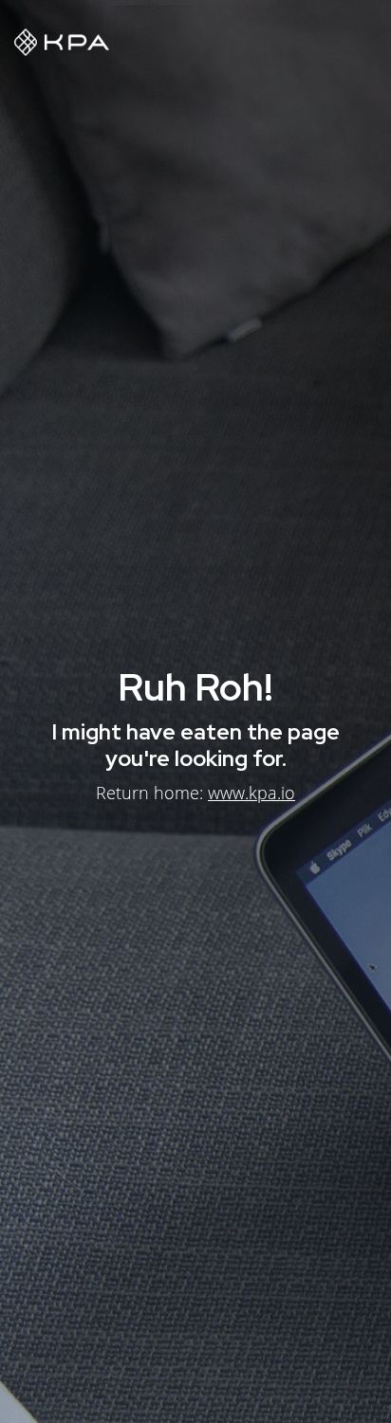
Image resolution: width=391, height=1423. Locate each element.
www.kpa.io (251, 792)
